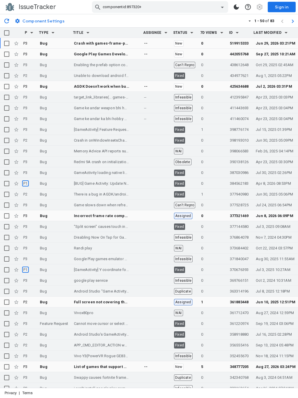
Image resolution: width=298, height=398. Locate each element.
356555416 (239, 345)
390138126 (239, 162)
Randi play (83, 248)
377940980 (239, 194)
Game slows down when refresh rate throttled (113, 205)
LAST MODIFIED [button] (267, 33)
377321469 (239, 216)
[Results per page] (249, 20)
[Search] (97, 6)
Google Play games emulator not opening (110, 259)
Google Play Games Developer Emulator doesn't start (124, 54)
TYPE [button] (43, 33)
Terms (27, 393)
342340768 (239, 377)
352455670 (239, 356)
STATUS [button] (180, 33)
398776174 (239, 129)
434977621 (239, 75)
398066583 (239, 151)
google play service (91, 280)
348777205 (239, 366)
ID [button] (231, 33)
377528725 (239, 205)
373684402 (239, 248)
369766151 (239, 280)
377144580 (239, 226)
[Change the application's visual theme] (236, 7)
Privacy (11, 393)
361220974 (239, 323)
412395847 (239, 97)
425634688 (239, 86)
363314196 (239, 291)
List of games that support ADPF (104, 366)
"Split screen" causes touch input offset (108, 226)
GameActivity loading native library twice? (110, 172)
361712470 (239, 313)
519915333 (239, 43)
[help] (248, 7)
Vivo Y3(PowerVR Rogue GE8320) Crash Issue (113, 356)
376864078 (239, 237)
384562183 (239, 183)
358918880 (239, 334)
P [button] (26, 33)
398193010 (239, 140)
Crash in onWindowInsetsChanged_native (110, 140)
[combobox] (161, 6)
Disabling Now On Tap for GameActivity (108, 237)
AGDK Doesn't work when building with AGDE (115, 86)
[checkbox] (6, 33)
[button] (32, 32)
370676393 (239, 269)
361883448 (239, 302)
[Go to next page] (293, 21)
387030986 (239, 172)
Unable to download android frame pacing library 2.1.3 (121, 75)
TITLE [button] (78, 33)
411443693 (239, 108)
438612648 (239, 65)
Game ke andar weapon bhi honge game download (118, 108)
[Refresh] (6, 20)
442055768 (239, 54)
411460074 (239, 119)
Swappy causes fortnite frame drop (104, 377)
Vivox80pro (83, 313)
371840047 (239, 259)
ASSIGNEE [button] (152, 33)
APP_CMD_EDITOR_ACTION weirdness (107, 345)
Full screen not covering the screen (107, 302)
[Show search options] (222, 6)
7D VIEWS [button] (208, 33)
